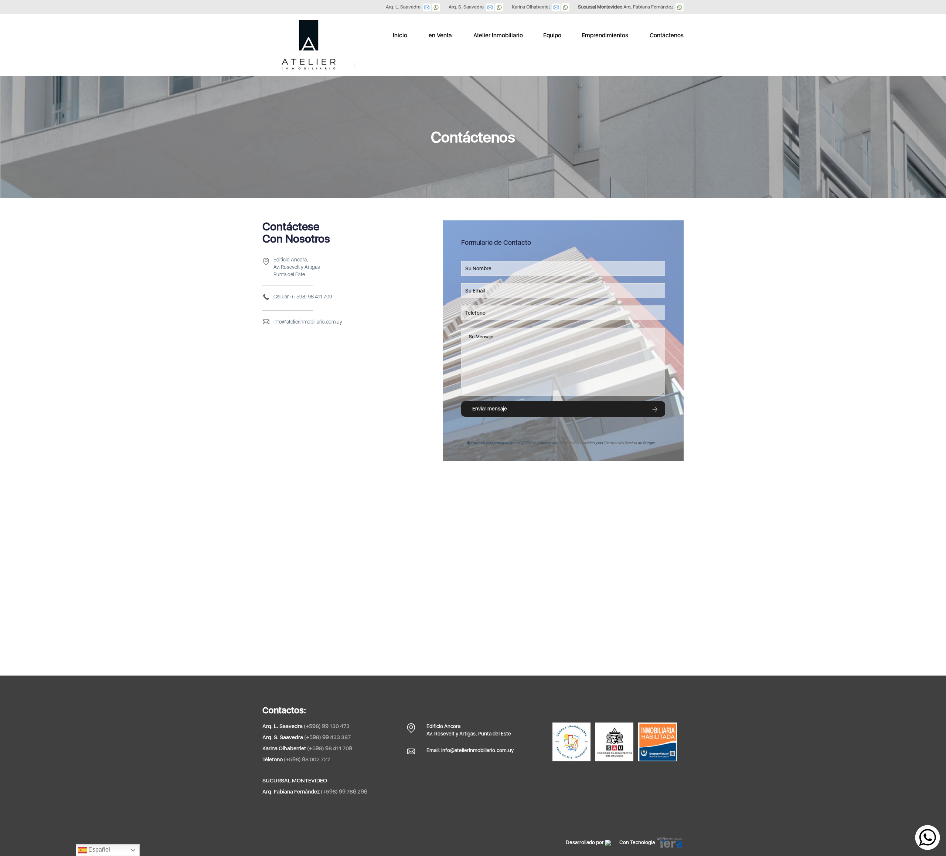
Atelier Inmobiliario (498, 35)
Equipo (552, 35)
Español (98, 849)
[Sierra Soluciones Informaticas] (608, 842)
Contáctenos (667, 35)
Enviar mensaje (489, 409)
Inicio (400, 35)
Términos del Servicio (620, 442)
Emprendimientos (605, 35)
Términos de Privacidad (576, 442)
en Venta (440, 35)
